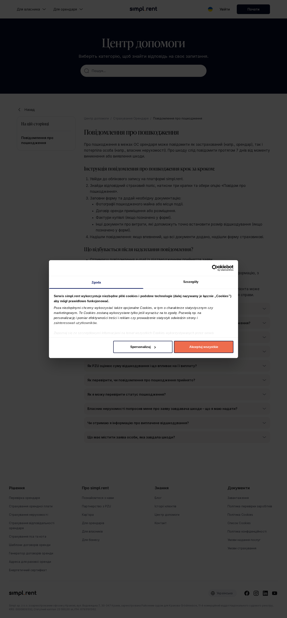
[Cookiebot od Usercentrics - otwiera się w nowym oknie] (215, 268)
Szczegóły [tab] (191, 281)
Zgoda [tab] (96, 282)
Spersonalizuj (140, 347)
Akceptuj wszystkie (203, 347)
